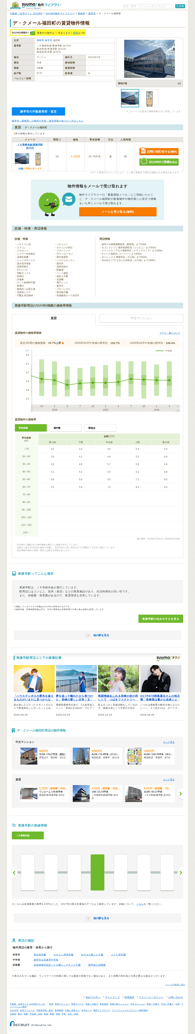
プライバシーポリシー (151, 997)
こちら (140, 904)
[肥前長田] (74, 872)
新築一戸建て (153, 1004)
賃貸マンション (62, 1004)
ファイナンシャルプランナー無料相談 (130, 1010)
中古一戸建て (167, 1004)
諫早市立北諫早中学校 (46, 959)
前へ (15, 873)
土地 (177, 1004)
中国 (64, 1014)
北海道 (13, 1014)
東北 (20, 1014)
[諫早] (120, 872)
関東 (26, 1014)
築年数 (57, 428)
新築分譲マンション (119, 1004)
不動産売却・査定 (44, 1010)
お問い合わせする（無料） (159, 151)
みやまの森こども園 (92, 954)
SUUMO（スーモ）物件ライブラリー (36, 5)
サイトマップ (112, 997)
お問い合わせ (175, 997)
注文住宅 (14, 1010)
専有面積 (23, 428)
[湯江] (27, 872)
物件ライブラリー (102, 1010)
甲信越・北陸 (36, 1014)
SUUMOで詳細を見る (159, 162)
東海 (46, 1014)
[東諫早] (97, 872)
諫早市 (92, 13)
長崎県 (81, 13)
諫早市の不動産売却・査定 (38, 111)
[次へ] (180, 793)
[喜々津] (167, 872)
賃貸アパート (77, 1004)
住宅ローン (86, 1010)
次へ (180, 873)
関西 (52, 1014)
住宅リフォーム (27, 1010)
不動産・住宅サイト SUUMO (26, 13)
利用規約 (129, 997)
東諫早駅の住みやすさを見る (160, 618)
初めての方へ (93, 997)
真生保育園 (40, 954)
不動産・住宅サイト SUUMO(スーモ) (27, 1004)
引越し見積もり (72, 1010)
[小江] (51, 872)
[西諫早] (144, 872)
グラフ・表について (170, 333)
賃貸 (75, 33)
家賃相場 (104, 1004)
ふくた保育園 (118, 954)
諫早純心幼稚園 (97, 965)
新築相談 (59, 1010)
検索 (181, 6)
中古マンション (137, 1004)
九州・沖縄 (73, 1014)
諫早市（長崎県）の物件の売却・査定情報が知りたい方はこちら (48, 120)
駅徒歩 (92, 428)
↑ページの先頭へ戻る (175, 985)
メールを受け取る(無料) (117, 211)
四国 (58, 1014)
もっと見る (169, 742)
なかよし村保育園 (64, 954)
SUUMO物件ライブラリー (60, 13)
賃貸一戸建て (92, 1004)
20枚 (20, 168)
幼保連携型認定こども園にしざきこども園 (57, 965)
